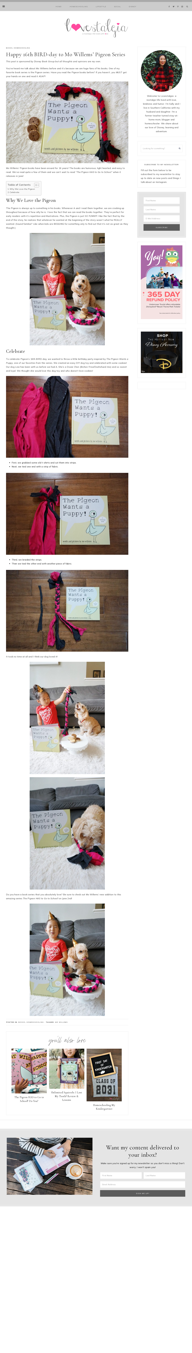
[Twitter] (174, 3)
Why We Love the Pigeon (22, 189)
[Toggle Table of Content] (35, 185)
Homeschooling (22, 48)
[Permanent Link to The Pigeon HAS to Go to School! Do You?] (29, 1092)
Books (9, 48)
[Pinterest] (178, 3)
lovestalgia (96, 27)
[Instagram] (182, 3)
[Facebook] (170, 3)
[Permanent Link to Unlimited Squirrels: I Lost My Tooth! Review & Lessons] (66, 1088)
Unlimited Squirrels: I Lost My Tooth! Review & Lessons (66, 1096)
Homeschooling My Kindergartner (104, 1106)
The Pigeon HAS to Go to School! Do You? (29, 1099)
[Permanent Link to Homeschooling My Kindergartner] (104, 1100)
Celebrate (14, 192)
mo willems (61, 1022)
